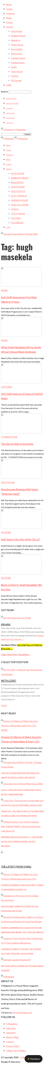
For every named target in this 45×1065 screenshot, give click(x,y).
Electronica (16, 53)
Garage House (18, 58)
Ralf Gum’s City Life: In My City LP (20, 539)
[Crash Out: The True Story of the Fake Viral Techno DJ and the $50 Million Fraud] (22, 805)
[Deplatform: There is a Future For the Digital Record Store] (22, 900)
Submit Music (10, 118)
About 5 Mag (10, 113)
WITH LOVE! (8, 680)
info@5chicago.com (22, 1012)
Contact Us (9, 123)
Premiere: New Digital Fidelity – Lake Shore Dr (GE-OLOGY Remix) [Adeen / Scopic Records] (21, 841)
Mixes (9, 18)
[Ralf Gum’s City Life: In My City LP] (21, 528)
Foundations (9, 437)
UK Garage (16, 80)
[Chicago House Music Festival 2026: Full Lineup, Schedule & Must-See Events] (22, 766)
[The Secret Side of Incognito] (21, 432)
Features (10, 13)
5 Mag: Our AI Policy (16, 1050)
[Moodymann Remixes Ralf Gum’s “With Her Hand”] (21, 478)
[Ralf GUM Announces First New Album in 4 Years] (21, 286)
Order (4, 705)
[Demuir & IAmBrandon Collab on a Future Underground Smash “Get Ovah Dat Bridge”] (22, 921)
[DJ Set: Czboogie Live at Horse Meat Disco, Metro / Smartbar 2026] (22, 783)
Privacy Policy (13, 1046)
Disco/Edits (16, 49)
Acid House (16, 31)
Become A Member (12, 103)
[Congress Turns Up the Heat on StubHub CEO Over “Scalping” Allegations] (22, 943)
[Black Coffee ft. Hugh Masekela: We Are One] (21, 573)
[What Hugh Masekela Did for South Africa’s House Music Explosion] (21, 336)
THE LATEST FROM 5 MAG (16, 866)
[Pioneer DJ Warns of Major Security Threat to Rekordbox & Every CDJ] (22, 725)
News (9, 4)
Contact (10, 1041)
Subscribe (11, 1028)
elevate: (6, 624)
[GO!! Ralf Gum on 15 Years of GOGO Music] (21, 382)
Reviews (6, 532)
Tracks (9, 9)
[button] (33, 1059)
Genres (9, 26)
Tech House (17, 71)
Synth (14, 67)
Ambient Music (18, 35)
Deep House (17, 44)
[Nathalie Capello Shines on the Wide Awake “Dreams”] (15, 959)
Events (9, 22)
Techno (14, 76)
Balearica (15, 40)
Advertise (9, 108)
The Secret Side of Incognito (17, 443)
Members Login (11, 98)
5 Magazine (11, 1023)
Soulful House (18, 62)
